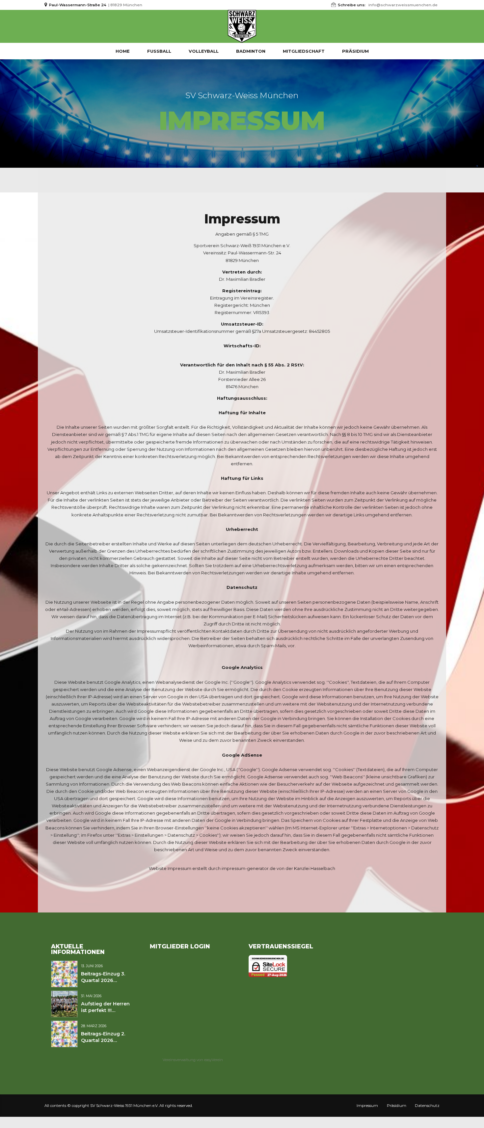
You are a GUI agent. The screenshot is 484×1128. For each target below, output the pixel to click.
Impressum (367, 1105)
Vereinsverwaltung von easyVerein (193, 1059)
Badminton (250, 51)
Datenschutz (427, 1105)
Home (123, 51)
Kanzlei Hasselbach (314, 868)
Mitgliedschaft (304, 51)
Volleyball (204, 51)
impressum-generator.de (249, 868)
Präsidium (355, 51)
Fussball (159, 51)
